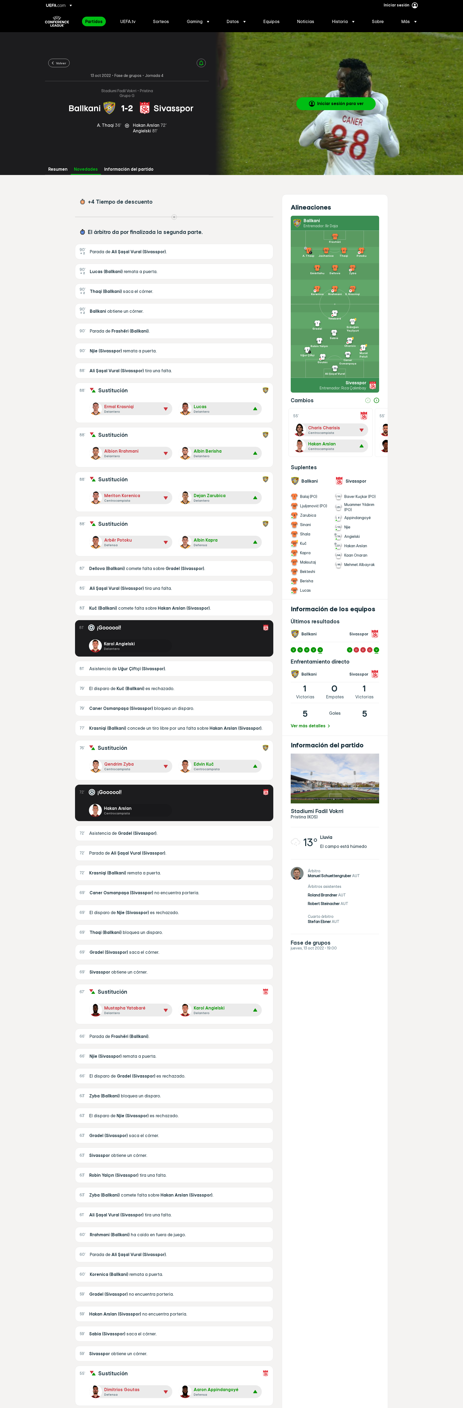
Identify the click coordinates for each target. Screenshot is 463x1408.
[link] (94, 21)
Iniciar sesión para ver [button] (340, 103)
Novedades (86, 169)
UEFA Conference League (57, 21)
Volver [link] (61, 63)
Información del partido (129, 169)
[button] (198, 21)
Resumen (58, 169)
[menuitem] (96, 21)
